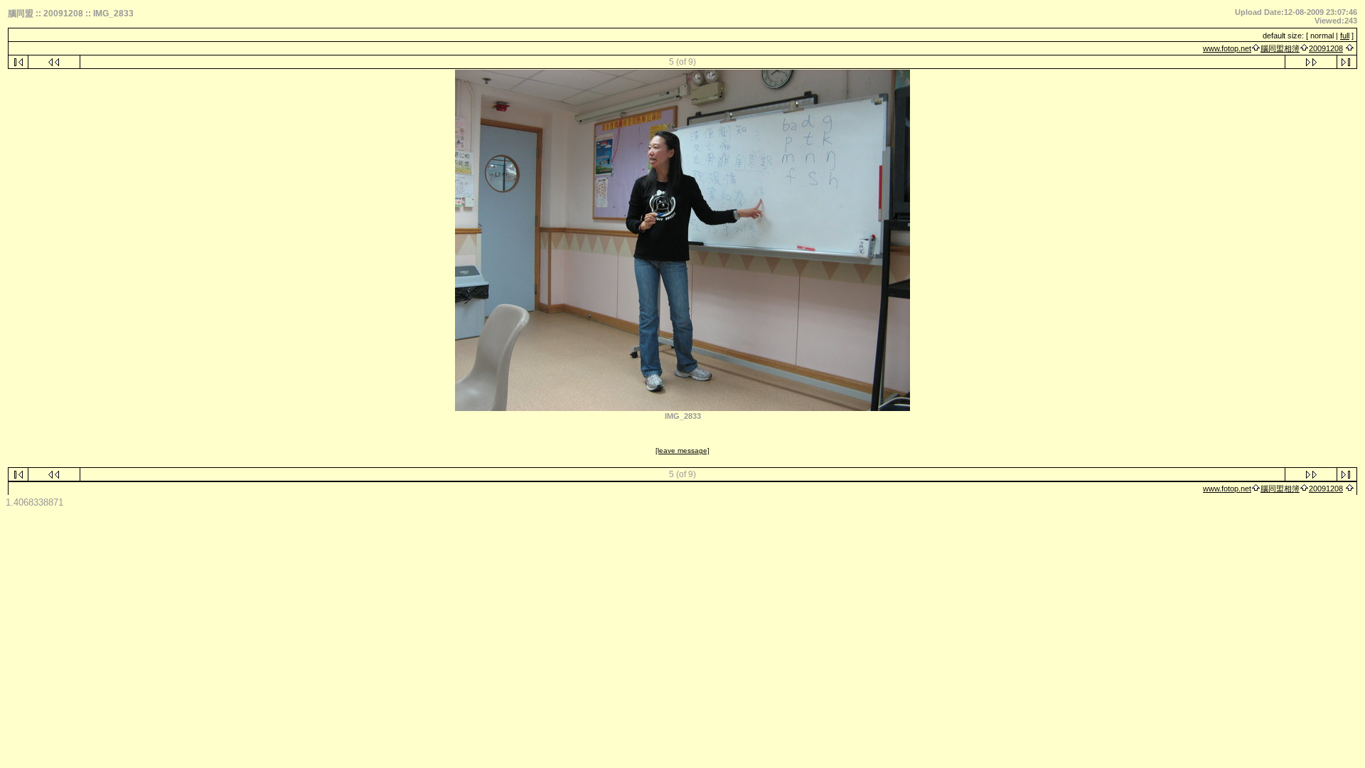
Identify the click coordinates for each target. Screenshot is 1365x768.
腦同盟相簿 (1280, 48)
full (1344, 35)
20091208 (1326, 48)
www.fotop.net (1227, 48)
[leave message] (682, 450)
